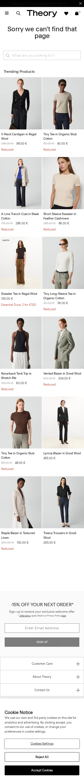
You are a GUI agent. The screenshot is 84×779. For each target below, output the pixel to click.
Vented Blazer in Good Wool (62, 373)
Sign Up (42, 642)
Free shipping (20, 3)
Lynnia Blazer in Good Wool (62, 453)
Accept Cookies (42, 770)
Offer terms (25, 615)
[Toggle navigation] (7, 13)
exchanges (40, 3)
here (63, 615)
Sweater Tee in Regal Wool (19, 294)
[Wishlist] (66, 13)
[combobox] (42, 55)
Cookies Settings (42, 743)
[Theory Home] (42, 13)
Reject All (41, 757)
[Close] (80, 3)
